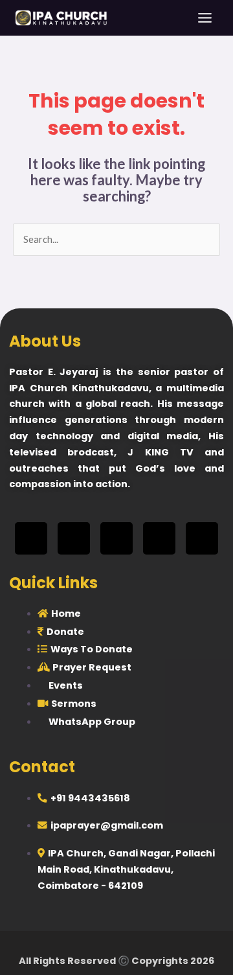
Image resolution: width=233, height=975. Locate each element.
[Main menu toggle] (205, 18)
